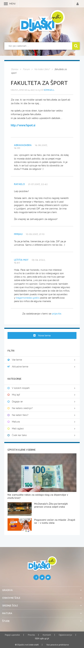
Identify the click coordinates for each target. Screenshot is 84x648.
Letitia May (21, 260)
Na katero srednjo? (22, 408)
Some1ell (49, 90)
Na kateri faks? (20, 415)
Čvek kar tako (19, 435)
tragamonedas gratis (27, 297)
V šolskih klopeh (21, 388)
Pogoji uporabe (12, 635)
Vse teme (17, 359)
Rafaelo (19, 184)
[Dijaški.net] (42, 565)
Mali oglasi (18, 428)
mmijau (18, 234)
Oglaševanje (65, 635)
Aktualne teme (20, 366)
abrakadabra (23, 145)
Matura (16, 421)
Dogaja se (17, 401)
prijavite (56, 313)
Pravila (31, 635)
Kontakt (47, 635)
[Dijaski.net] (42, 22)
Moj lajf (16, 394)
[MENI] (6, 4)
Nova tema (44, 335)
